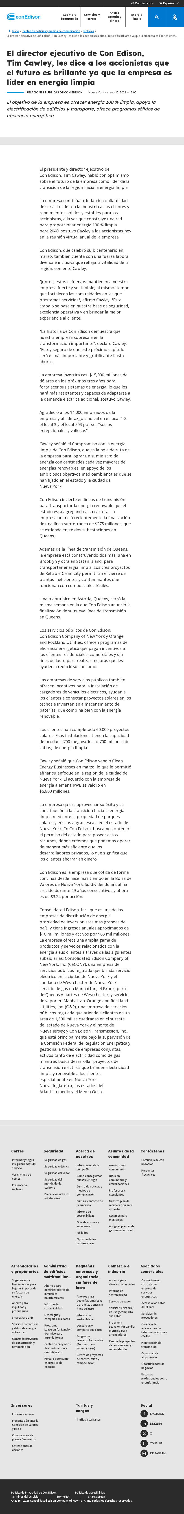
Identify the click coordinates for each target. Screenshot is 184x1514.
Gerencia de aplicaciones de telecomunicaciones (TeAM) (154, 1330)
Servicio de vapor (120, 1301)
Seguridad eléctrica (56, 1166)
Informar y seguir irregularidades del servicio (24, 1164)
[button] (169, 3)
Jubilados (82, 1233)
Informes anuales (23, 1414)
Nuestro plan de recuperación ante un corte (120, 1205)
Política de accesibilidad (90, 1492)
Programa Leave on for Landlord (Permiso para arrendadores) (58, 1332)
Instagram (158, 1453)
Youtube (156, 1443)
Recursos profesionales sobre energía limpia (154, 1378)
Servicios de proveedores (149, 1316)
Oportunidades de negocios (152, 1366)
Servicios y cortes (92, 16)
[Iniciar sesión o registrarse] (175, 17)
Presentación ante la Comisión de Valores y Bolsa (25, 1425)
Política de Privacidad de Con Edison (34, 1492)
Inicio (15, 31)
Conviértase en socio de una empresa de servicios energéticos (150, 1288)
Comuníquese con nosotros (152, 1162)
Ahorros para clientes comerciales (122, 1282)
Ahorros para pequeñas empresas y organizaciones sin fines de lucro (90, 1303)
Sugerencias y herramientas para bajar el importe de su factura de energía (24, 1288)
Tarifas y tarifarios (89, 1419)
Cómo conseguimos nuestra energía (89, 1178)
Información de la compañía (88, 1167)
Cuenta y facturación (69, 16)
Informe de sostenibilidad (85, 1214)
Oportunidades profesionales (86, 1241)
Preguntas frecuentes (148, 1172)
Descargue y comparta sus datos (57, 1317)
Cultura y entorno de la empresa (90, 1203)
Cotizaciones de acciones (22, 1448)
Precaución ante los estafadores (57, 1196)
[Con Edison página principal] (20, 16)
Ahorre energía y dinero (114, 16)
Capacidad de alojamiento (149, 1355)
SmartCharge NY (22, 1318)
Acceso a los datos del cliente (153, 1305)
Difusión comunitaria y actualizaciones (119, 1180)
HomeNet (63, 1497)
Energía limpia (136, 16)
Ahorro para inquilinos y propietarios (20, 1307)
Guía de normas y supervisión (88, 1224)
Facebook (157, 1414)
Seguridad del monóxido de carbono (53, 1184)
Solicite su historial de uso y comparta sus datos (121, 1312)
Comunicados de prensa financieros (24, 1437)
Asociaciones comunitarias (117, 1167)
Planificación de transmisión (151, 1345)
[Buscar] (157, 17)
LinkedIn (156, 1424)
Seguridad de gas (55, 1160)
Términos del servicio (25, 1497)
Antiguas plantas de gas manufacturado (121, 1228)
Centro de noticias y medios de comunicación (51, 31)
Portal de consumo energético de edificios (56, 1363)
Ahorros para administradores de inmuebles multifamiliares (56, 1292)
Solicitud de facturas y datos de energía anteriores (25, 1328)
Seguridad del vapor (57, 1173)
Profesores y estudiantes (117, 1192)
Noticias (88, 31)
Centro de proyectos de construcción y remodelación (25, 1343)
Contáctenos (144, 3)
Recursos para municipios (118, 1218)
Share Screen (96, 1497)
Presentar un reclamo (20, 1187)
